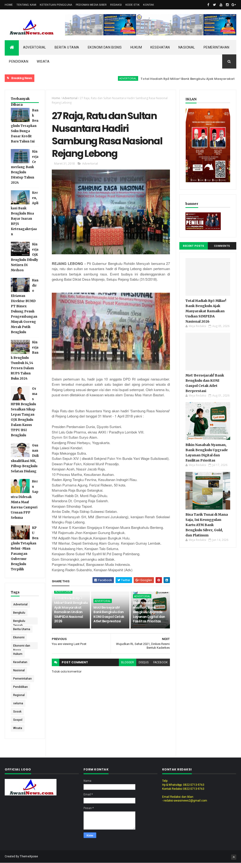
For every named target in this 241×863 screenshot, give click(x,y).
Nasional (186, 47)
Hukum (136, 47)
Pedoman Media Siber (91, 4)
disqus (144, 662)
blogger (127, 662)
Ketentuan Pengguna (56, 4)
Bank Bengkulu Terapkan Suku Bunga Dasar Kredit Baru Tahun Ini (24, 125)
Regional (19, 695)
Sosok (17, 711)
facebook (160, 662)
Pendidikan (18, 61)
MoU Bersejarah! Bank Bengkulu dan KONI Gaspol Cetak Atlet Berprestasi (108, 614)
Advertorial (34, 47)
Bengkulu (19, 612)
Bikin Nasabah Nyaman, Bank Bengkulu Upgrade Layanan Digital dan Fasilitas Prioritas (149, 612)
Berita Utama (67, 47)
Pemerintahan (216, 47)
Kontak (148, 4)
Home (9, 4)
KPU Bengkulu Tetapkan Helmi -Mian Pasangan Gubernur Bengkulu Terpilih (24, 548)
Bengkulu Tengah (19, 621)
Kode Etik (132, 4)
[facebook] (208, 4)
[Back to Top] (233, 857)
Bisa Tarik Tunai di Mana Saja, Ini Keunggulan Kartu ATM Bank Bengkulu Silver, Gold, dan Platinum (206, 524)
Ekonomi (18, 637)
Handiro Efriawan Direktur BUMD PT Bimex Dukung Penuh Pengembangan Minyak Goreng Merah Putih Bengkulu (24, 306)
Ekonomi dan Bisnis (105, 47)
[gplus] (233, 4)
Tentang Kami (26, 4)
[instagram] (227, 4)
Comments (222, 245)
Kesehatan (160, 47)
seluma (18, 703)
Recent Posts (193, 245)
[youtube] (221, 4)
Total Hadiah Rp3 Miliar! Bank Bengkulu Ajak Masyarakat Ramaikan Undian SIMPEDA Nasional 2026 (71, 610)
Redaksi (116, 4)
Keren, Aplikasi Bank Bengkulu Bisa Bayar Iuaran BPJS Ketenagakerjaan (24, 213)
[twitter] (214, 4)
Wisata (43, 61)
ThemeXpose (29, 856)
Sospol (17, 719)
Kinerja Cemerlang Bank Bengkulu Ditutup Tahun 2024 (24, 167)
